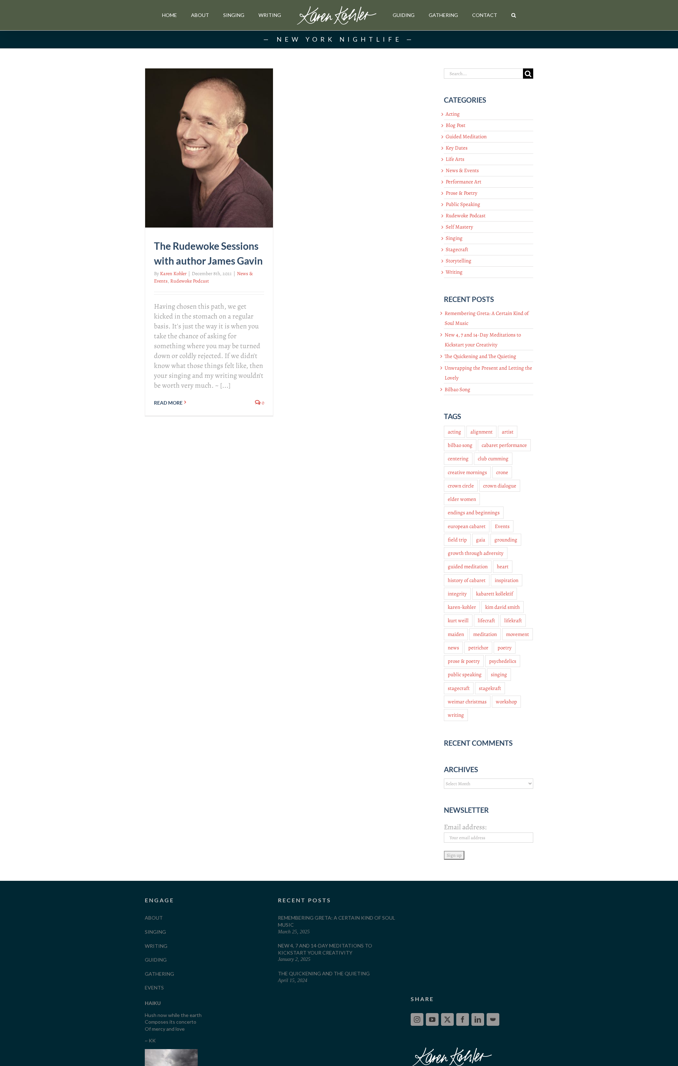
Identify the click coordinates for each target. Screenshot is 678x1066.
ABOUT (154, 918)
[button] (513, 15)
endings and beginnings (474, 512)
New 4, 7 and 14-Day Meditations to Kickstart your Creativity (325, 949)
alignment (481, 431)
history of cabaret (467, 580)
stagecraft (459, 688)
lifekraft (513, 620)
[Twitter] (447, 1019)
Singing (454, 238)
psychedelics (502, 661)
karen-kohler (462, 607)
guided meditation (468, 566)
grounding (505, 539)
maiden (456, 634)
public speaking (465, 674)
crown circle (461, 485)
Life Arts (455, 159)
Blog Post (455, 125)
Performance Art (463, 181)
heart (503, 566)
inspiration (506, 580)
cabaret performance (504, 445)
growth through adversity (476, 553)
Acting (453, 113)
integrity (457, 593)
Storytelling (458, 260)
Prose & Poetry (461, 192)
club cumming (493, 458)
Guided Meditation (466, 136)
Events (502, 526)
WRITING (156, 946)
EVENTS (154, 988)
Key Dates (457, 147)
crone (502, 472)
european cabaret (467, 526)
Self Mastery (459, 226)
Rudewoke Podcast (189, 281)
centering (458, 458)
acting (454, 431)
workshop (506, 701)
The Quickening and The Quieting (480, 356)
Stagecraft (457, 249)
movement (517, 634)
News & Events (462, 170)
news (453, 647)
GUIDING (156, 960)
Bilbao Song (457, 389)
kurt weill (458, 620)
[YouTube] (432, 1019)
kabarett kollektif (494, 593)
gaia (480, 539)
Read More (168, 403)
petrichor (478, 647)
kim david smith (502, 607)
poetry (505, 647)
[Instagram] (417, 1019)
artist (507, 431)
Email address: (465, 827)
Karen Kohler (173, 273)
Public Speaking (463, 204)
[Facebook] (462, 1019)
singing (499, 674)
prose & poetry (464, 661)
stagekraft (490, 688)
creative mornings (467, 472)
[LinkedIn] (477, 1019)
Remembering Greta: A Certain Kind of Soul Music (336, 921)
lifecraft (486, 620)
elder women (462, 499)
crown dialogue (499, 485)
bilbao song (460, 445)
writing (456, 715)
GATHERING (159, 974)
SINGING (155, 932)
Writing (454, 271)
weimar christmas (467, 701)
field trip (457, 539)
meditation (485, 634)
